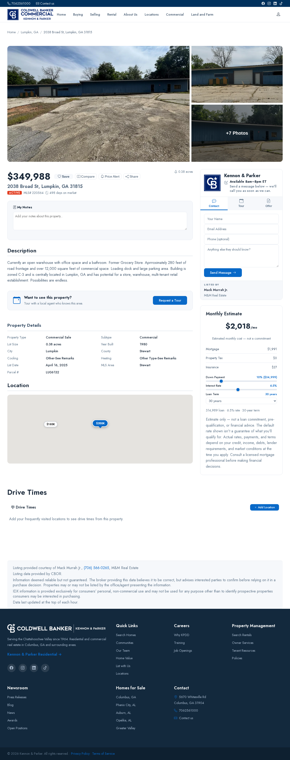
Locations (122, 673)
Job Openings (183, 650)
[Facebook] (263, 3)
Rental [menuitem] (111, 14)
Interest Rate (213, 386)
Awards (12, 720)
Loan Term (212, 394)
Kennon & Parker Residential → (34, 654)
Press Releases (16, 697)
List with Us (123, 666)
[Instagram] (269, 3)
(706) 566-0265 (96, 567)
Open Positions (17, 728)
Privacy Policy (80, 753)
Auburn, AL (123, 712)
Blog (10, 705)
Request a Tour (170, 300)
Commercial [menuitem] (175, 14)
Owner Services (242, 642)
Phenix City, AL (126, 705)
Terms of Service (103, 753)
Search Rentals (241, 635)
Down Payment (215, 377)
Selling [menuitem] (95, 14)
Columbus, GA (126, 697)
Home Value (124, 658)
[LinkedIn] (275, 3)
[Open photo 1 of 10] (98, 104)
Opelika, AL (124, 720)
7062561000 (20, 3)
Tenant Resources (243, 650)
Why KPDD (181, 635)
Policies (237, 658)
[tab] (214, 203)
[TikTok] (281, 3)
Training (179, 642)
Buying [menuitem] (78, 14)
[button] (51, 424)
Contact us (47, 3)
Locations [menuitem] (152, 14)
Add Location (266, 507)
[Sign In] (278, 14)
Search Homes (126, 635)
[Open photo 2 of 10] (237, 74)
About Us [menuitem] (130, 14)
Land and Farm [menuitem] (202, 14)
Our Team (123, 650)
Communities (124, 642)
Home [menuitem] (61, 14)
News (11, 712)
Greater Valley (125, 728)
